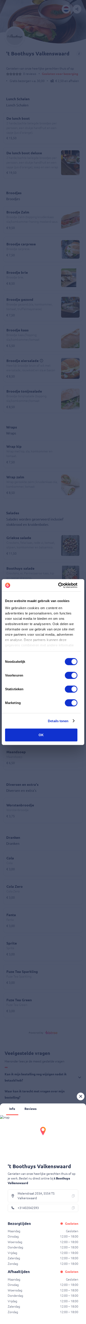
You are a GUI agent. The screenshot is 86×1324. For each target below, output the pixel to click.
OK (41, 735)
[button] (80, 1096)
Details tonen (58, 721)
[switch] (71, 675)
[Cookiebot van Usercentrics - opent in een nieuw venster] (58, 585)
